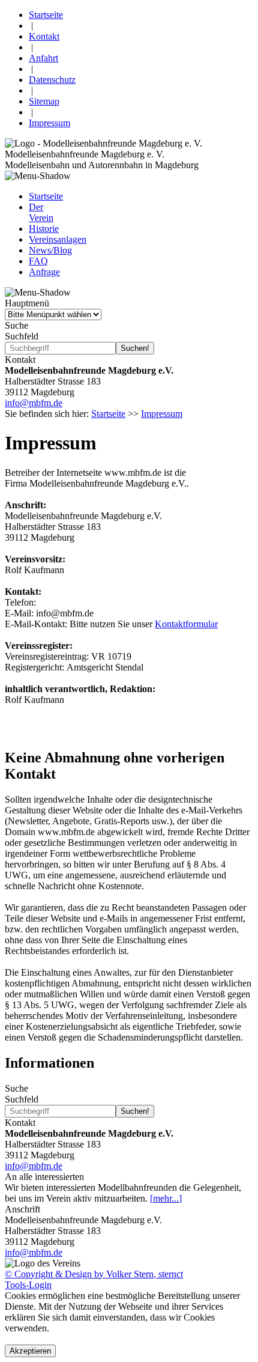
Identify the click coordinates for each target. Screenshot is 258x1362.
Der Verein (41, 212)
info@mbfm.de (33, 403)
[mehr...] (166, 1198)
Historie (44, 228)
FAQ (38, 261)
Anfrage (44, 272)
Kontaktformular (186, 624)
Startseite (46, 15)
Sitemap (44, 101)
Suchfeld (21, 336)
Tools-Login (28, 1285)
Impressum (49, 123)
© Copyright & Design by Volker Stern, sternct (94, 1274)
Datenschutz (52, 79)
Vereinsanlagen (57, 239)
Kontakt (44, 36)
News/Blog (50, 250)
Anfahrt (43, 58)
